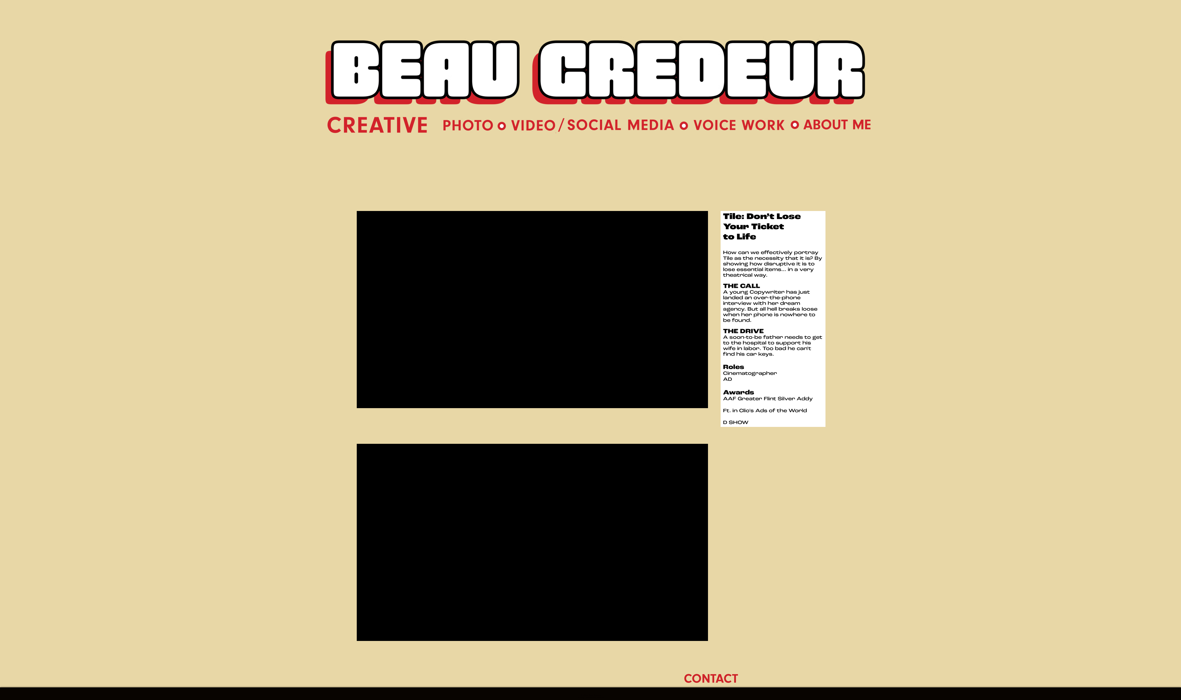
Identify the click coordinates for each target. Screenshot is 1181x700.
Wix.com (600, 697)
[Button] (597, 75)
